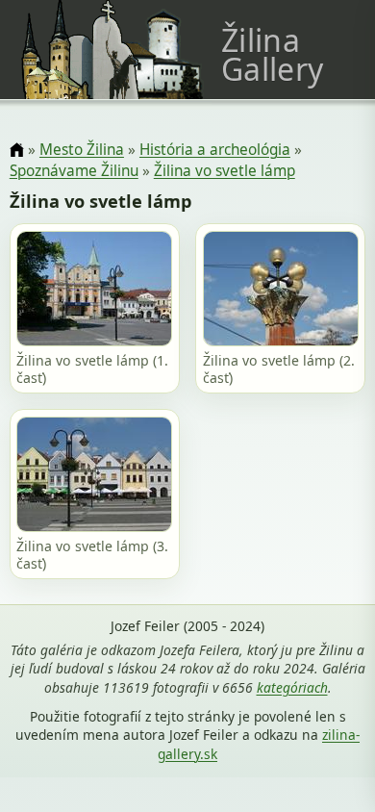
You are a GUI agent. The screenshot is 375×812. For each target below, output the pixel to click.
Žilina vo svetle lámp (224, 171)
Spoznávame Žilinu (74, 171)
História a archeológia (214, 150)
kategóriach (292, 687)
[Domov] (17, 150)
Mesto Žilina (81, 150)
